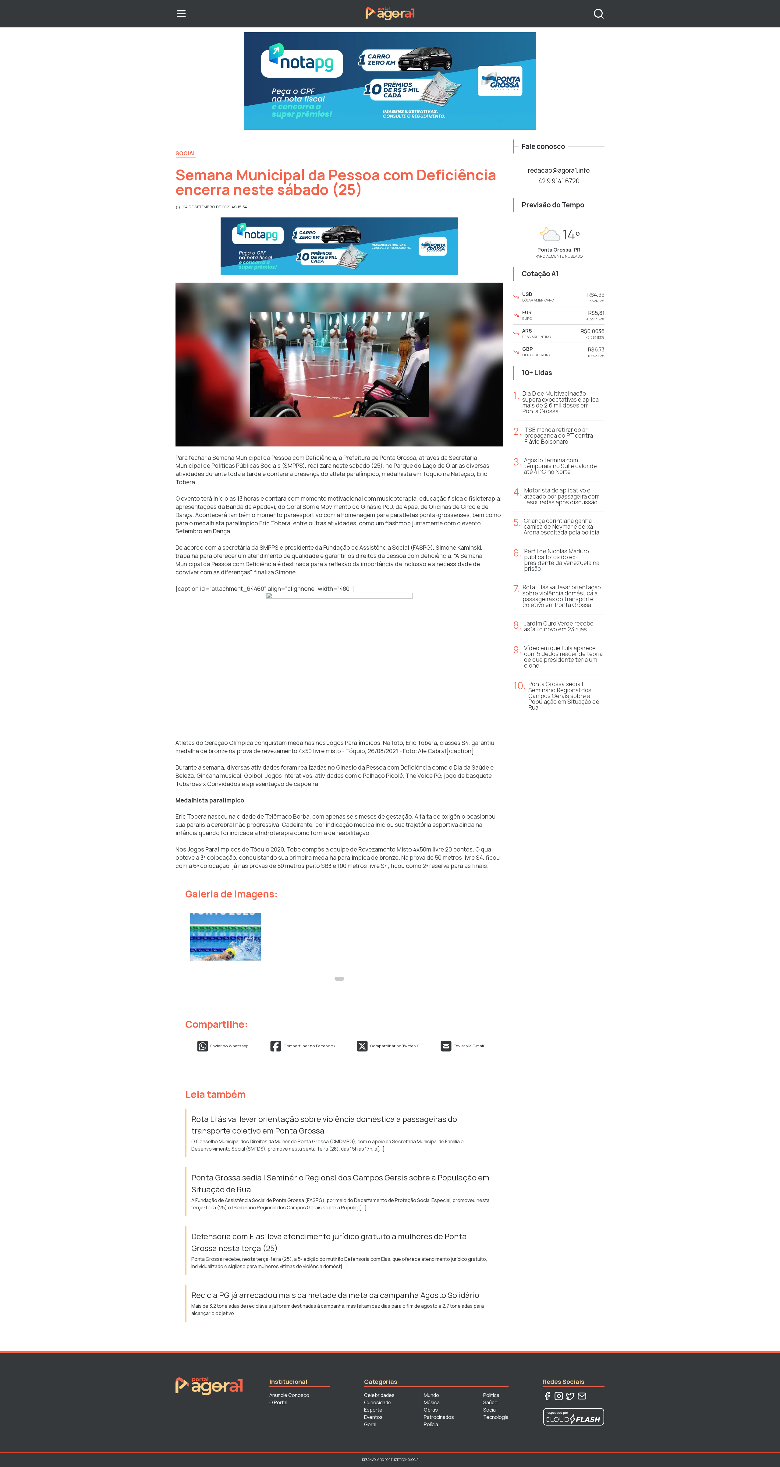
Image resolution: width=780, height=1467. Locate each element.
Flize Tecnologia (404, 1460)
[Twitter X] (570, 1396)
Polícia (431, 1424)
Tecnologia (496, 1417)
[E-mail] (582, 1396)
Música (432, 1402)
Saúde (490, 1402)
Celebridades (379, 1395)
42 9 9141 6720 (559, 181)
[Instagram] (558, 1396)
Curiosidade (377, 1402)
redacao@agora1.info (559, 170)
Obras (431, 1409)
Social (186, 153)
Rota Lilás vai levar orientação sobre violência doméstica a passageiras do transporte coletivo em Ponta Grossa (324, 1125)
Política (491, 1395)
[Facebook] (547, 1396)
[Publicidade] (390, 81)
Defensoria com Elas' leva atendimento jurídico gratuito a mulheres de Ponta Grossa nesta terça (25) (329, 1242)
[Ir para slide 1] (339, 979)
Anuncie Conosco (289, 1395)
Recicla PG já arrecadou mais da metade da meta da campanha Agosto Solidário (335, 1295)
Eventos (373, 1417)
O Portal (278, 1402)
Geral (370, 1424)
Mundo (431, 1395)
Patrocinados (439, 1417)
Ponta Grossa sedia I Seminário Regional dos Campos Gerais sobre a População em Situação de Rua (340, 1183)
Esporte (373, 1409)
